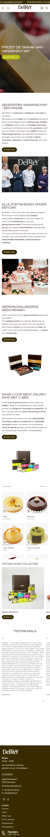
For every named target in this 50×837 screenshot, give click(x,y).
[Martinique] (37, 503)
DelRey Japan (6, 816)
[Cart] (46, 8)
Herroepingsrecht (7, 823)
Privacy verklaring (8, 819)
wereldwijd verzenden (41, 2)
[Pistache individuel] (37, 534)
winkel (27, 2)
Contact (4, 812)
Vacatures (5, 809)
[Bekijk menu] (3, 8)
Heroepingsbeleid (7, 827)
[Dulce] (13, 503)
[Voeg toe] (4, 511)
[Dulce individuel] (13, 534)
